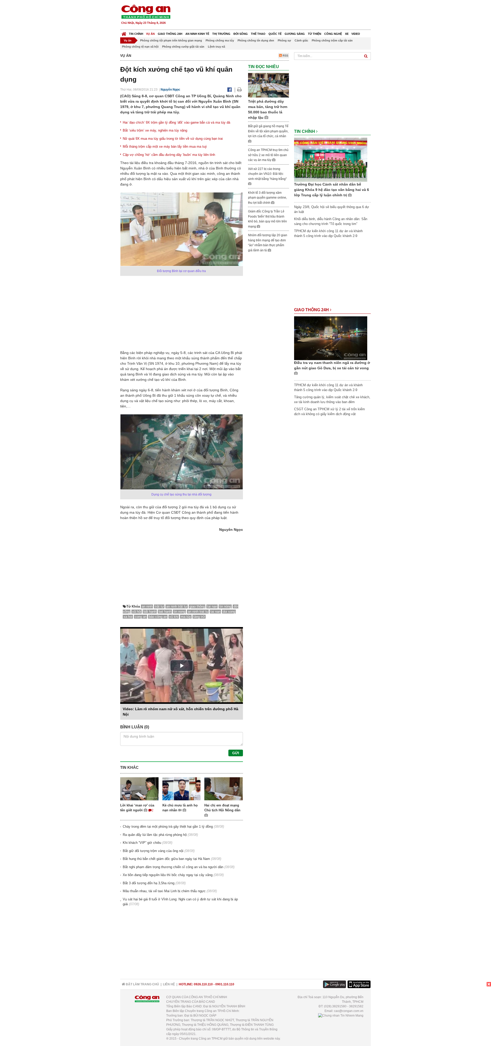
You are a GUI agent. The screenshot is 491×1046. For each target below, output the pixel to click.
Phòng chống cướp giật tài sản (183, 46)
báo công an (158, 617)
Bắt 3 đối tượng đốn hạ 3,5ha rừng (148, 883)
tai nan (215, 611)
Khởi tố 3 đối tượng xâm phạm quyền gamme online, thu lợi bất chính (267, 197)
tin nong (179, 611)
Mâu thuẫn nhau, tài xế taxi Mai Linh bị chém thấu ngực (164, 891)
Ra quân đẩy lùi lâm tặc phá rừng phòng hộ (155, 835)
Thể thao (258, 33)
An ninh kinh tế (197, 33)
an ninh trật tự (176, 606)
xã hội (136, 611)
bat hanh (165, 611)
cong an (141, 617)
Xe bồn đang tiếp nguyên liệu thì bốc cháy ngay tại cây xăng (168, 875)
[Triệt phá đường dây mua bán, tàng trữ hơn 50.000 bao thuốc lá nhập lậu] (268, 85)
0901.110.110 (224, 984)
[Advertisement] (278, 15)
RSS (285, 55)
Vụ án (150, 33)
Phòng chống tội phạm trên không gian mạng (171, 40)
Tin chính (136, 33)
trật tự (159, 606)
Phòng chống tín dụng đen (256, 40)
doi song (229, 611)
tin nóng (225, 606)
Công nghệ (333, 33)
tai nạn (212, 606)
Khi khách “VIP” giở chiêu (142, 843)
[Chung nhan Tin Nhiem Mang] (340, 1015)
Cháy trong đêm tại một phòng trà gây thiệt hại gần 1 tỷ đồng (168, 826)
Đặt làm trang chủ (142, 984)
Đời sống (240, 33)
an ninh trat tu (198, 611)
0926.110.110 (203, 984)
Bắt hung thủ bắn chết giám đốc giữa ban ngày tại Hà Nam (166, 859)
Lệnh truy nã (216, 46)
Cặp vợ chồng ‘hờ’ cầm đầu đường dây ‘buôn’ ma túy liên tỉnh (169, 155)
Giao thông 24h (170, 33)
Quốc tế (275, 33)
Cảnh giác (301, 40)
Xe (347, 33)
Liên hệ (169, 984)
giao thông (197, 606)
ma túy (186, 617)
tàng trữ (199, 617)
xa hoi (128, 617)
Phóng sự (284, 40)
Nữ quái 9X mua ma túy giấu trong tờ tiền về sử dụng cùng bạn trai (173, 139)
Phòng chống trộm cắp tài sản (332, 40)
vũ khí (173, 617)
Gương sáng (295, 33)
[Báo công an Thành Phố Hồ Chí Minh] (145, 11)
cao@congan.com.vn (348, 1011)
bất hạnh (149, 611)
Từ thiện (314, 33)
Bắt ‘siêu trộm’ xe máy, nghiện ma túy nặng (155, 130)
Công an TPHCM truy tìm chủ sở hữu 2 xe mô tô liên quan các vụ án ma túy (268, 155)
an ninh (147, 606)
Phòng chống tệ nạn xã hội (140, 46)
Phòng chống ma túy (220, 40)
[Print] (239, 89)
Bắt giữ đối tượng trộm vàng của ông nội (153, 851)
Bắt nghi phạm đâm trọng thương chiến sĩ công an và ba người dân (173, 867)
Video (355, 33)
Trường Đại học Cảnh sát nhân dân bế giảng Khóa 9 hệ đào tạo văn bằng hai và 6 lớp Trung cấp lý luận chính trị (331, 189)
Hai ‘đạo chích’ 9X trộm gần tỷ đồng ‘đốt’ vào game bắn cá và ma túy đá (176, 122)
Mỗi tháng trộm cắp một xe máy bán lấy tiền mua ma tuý (165, 146)
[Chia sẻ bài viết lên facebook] (229, 89)
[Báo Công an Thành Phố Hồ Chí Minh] (124, 32)
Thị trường (221, 33)
